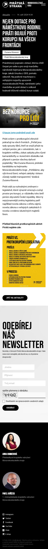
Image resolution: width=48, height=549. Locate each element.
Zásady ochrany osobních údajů (13, 546)
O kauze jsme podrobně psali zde (18, 132)
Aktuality (6, 15)
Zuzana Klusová (11, 52)
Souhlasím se (24, 401)
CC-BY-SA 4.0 (16, 540)
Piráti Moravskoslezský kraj (16, 57)
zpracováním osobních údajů (30, 401)
